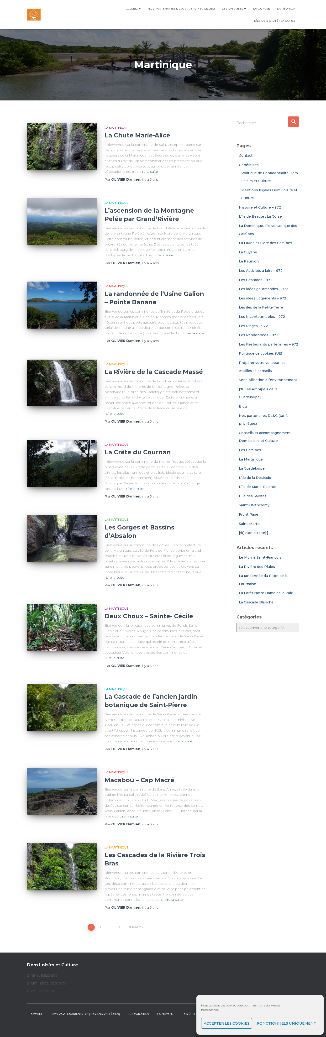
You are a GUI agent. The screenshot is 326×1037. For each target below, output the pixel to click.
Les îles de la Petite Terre (261, 307)
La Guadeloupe (252, 468)
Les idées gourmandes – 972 (263, 289)
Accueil (131, 8)
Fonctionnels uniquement (286, 1023)
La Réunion (286, 8)
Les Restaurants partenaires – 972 (268, 344)
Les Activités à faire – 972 (261, 270)
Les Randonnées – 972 (258, 335)
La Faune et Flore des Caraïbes (265, 243)
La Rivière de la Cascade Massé (154, 371)
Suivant (134, 927)
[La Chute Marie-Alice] (62, 146)
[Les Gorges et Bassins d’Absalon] (62, 538)
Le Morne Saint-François (260, 557)
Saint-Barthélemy (254, 505)
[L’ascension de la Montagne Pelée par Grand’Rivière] (62, 221)
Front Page (248, 514)
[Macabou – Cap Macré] (62, 791)
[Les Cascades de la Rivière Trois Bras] (62, 866)
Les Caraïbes (233, 8)
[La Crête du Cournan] (62, 463)
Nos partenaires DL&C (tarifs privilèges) (181, 8)
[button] (139, 8)
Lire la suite (148, 171)
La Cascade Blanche (256, 602)
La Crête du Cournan (138, 452)
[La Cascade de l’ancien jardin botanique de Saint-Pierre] (62, 707)
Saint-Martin (250, 524)
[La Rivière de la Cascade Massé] (62, 383)
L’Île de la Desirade (255, 478)
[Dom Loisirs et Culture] (33, 15)
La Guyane (261, 8)
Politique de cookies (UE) (260, 353)
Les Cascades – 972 (255, 280)
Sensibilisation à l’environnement (268, 380)
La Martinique (116, 128)
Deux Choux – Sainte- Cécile (149, 616)
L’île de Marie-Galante (257, 487)
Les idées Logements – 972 (262, 298)
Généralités (249, 165)
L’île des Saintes (253, 496)
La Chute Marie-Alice (137, 135)
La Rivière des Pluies (257, 567)
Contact (245, 155)
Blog (243, 406)
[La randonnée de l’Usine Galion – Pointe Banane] (62, 305)
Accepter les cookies (226, 1023)
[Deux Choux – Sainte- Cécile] (62, 627)
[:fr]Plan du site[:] (253, 533)
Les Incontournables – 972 (262, 316)
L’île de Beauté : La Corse (274, 20)
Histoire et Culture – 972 (260, 207)
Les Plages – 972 (253, 326)
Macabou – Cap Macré (139, 780)
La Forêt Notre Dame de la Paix (266, 593)
